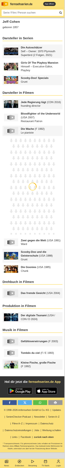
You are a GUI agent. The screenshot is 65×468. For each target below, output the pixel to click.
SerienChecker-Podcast (18, 416)
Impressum (31, 423)
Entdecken (19, 466)
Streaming (32, 466)
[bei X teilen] (25, 402)
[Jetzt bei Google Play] (20, 390)
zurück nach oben (44, 437)
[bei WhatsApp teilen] (40, 402)
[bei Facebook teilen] (10, 402)
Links (15, 437)
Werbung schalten (51, 430)
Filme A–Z (17, 423)
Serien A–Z (53, 416)
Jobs (36, 430)
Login (58, 466)
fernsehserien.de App (45, 381)
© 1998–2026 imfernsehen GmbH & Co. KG (26, 410)
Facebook (26, 437)
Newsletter (39, 416)
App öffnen (49, 4)
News (6, 466)
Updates (56, 410)
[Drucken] (55, 402)
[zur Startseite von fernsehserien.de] (5, 4)
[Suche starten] (60, 13)
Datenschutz (46, 423)
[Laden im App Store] (46, 390)
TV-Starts (45, 466)
